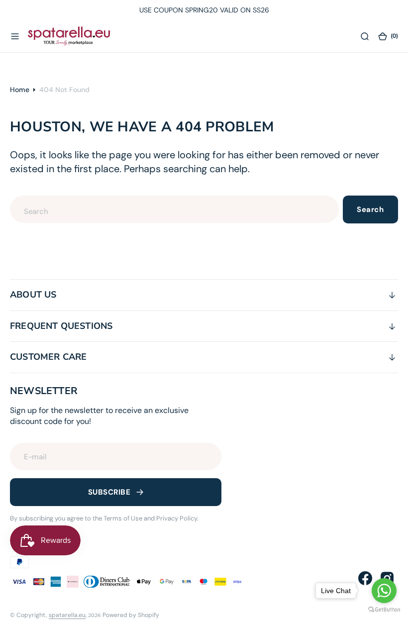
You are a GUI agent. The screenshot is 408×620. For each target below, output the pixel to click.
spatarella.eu (67, 615)
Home (19, 89)
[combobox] (174, 209)
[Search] (365, 36)
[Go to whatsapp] (384, 590)
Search (370, 209)
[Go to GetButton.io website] (384, 610)
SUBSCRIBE (109, 492)
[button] (15, 36)
